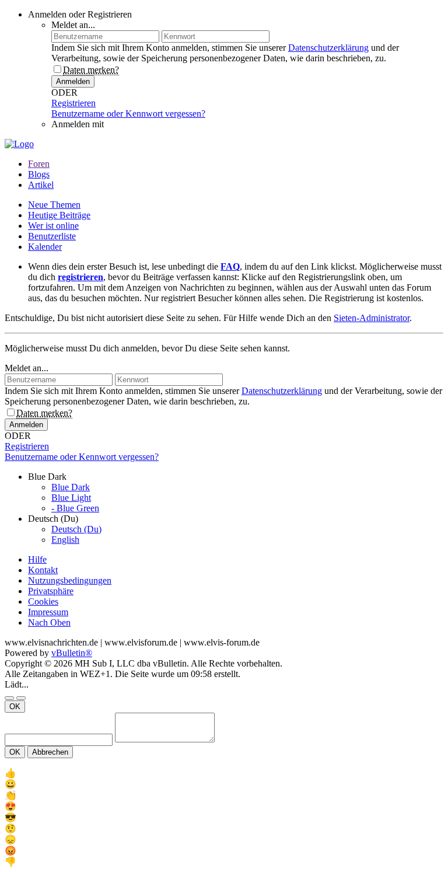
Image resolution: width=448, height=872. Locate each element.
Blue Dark (70, 487)
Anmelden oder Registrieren (80, 14)
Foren (39, 164)
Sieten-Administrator (372, 318)
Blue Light (71, 498)
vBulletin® (71, 653)
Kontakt (43, 570)
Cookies (43, 601)
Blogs (39, 174)
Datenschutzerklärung (328, 48)
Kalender (45, 247)
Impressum (48, 612)
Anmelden (73, 81)
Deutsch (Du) (76, 529)
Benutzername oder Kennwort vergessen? (128, 113)
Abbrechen (50, 752)
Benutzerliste (52, 236)
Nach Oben (49, 622)
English (65, 540)
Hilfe (37, 559)
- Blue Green (75, 508)
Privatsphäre (51, 591)
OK (14, 706)
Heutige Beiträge (59, 215)
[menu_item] (224, 773)
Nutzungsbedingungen (69, 580)
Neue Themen (54, 205)
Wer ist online (53, 226)
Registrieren (73, 103)
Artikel (41, 185)
